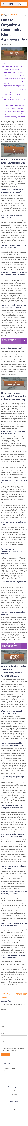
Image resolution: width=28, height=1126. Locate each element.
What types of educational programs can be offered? (14, 99)
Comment (3, 1009)
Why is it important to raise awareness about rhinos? (14, 68)
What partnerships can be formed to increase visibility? (14, 117)
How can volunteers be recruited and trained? (13, 94)
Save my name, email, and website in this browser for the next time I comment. (14, 1049)
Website (3, 1041)
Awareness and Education (10, 1068)
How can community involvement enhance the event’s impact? (14, 76)
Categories (14, 1105)
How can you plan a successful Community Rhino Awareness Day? (13, 82)
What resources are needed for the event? (12, 88)
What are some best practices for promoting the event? (13, 114)
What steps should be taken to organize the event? (13, 85)
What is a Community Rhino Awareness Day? (12, 66)
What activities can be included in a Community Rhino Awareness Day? (13, 96)
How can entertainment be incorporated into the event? (13, 106)
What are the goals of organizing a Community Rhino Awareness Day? (13, 73)
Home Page (14, 1090)
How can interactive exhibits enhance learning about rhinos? (14, 101)
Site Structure (14, 1094)
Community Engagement (10, 1070)
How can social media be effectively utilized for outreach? (15, 116)
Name (3, 1026)
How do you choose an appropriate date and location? (14, 86)
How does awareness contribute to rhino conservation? (14, 70)
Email (3, 1033)
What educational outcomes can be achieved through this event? (15, 79)
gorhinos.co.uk (13, 4)
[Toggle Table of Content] (24, 64)
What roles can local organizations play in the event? (14, 92)
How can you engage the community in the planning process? (14, 90)
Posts (14, 1109)
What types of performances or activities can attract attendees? (14, 109)
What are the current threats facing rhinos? (12, 69)
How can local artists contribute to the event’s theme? (14, 111)
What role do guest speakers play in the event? (13, 103)
